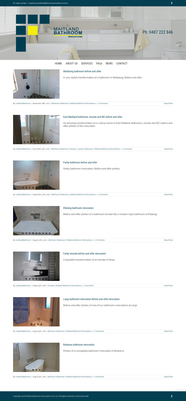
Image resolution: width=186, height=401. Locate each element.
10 (51, 142)
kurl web (85, 396)
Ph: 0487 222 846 (19, 3)
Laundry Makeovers (85, 149)
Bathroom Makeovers (60, 103)
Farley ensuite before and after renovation (84, 253)
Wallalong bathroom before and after (82, 71)
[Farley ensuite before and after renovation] (36, 266)
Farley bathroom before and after (80, 162)
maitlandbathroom (23, 103)
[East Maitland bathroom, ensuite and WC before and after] (36, 129)
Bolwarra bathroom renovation (78, 344)
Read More (168, 103)
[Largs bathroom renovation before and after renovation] (36, 311)
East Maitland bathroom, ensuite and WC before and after (92, 116)
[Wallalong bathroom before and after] (36, 84)
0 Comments (103, 103)
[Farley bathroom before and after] (36, 175)
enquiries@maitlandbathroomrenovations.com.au (48, 3)
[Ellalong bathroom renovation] (36, 220)
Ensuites (72, 149)
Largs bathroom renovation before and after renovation (91, 299)
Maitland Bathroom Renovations (83, 103)
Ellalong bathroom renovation (78, 207)
